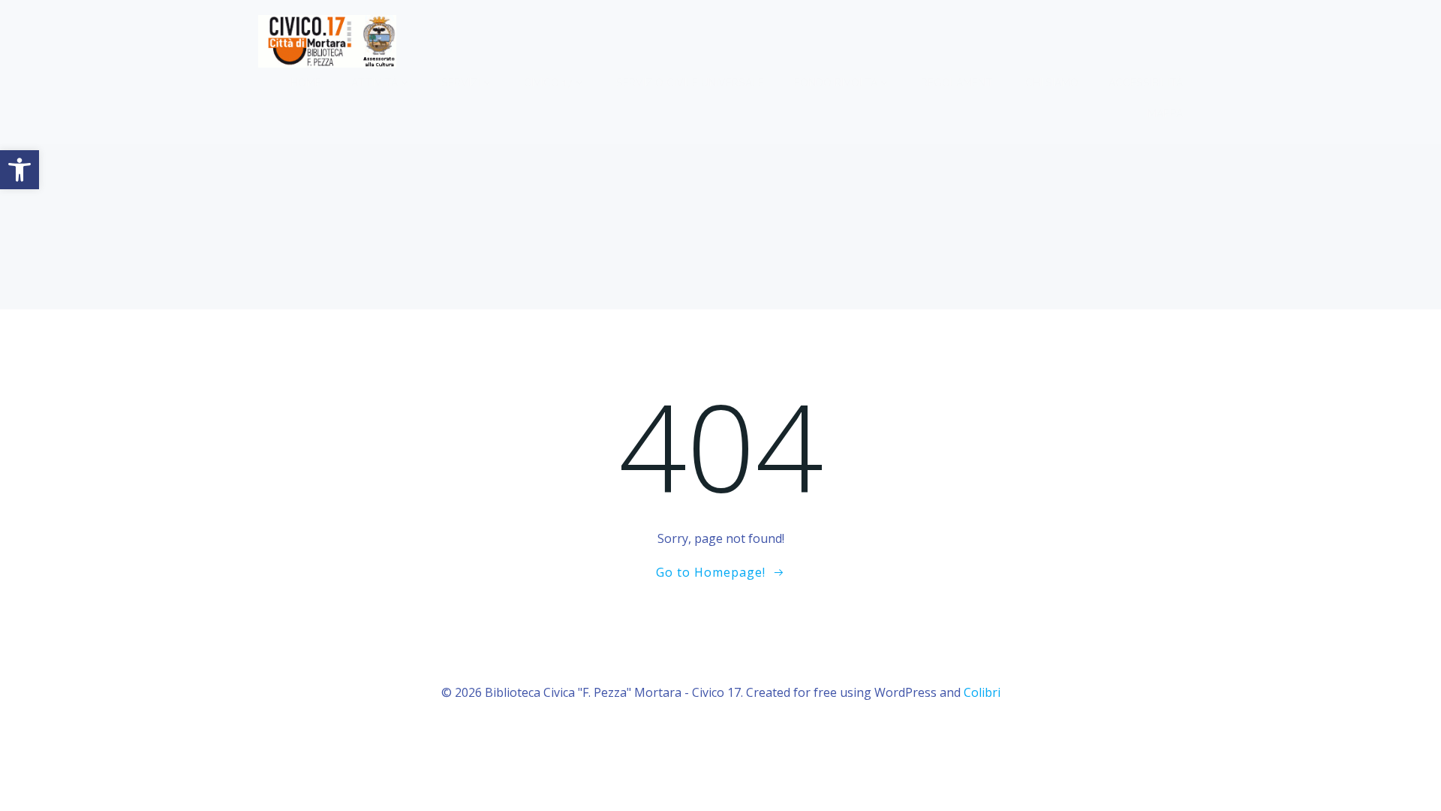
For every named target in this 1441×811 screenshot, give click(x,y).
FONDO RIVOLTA (835, 83)
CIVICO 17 (548, 83)
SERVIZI (460, 83)
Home (305, 83)
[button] (19, 169)
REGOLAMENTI (958, 83)
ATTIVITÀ (374, 83)
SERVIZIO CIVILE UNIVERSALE (690, 83)
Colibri (982, 692)
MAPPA (1165, 113)
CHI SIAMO (1051, 83)
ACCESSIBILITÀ (1146, 83)
